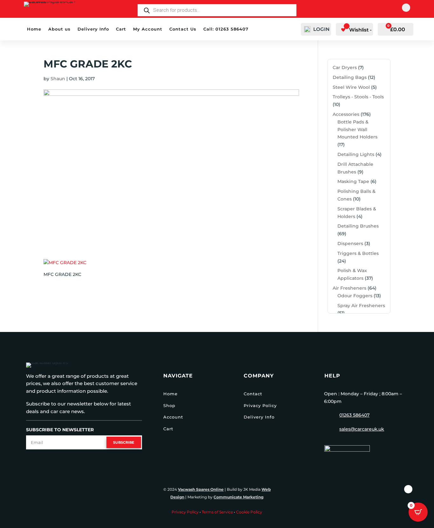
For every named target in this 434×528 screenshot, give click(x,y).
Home (34, 29)
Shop (169, 405)
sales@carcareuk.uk (361, 429)
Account (173, 416)
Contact (253, 393)
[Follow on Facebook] (406, 8)
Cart (121, 29)
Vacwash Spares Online (201, 489)
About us (59, 29)
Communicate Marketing (238, 497)
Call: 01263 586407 (225, 29)
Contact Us (182, 29)
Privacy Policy (260, 405)
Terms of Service (217, 512)
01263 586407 (354, 415)
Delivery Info (93, 29)
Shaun (58, 78)
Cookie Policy (249, 512)
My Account (147, 29)
